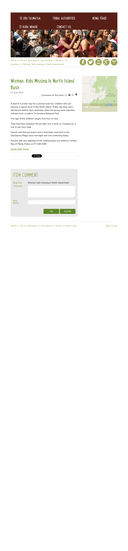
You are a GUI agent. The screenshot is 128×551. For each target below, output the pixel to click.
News (58, 60)
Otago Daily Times (20, 149)
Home (14, 60)
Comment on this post (52, 95)
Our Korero (46, 60)
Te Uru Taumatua (28, 60)
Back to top (111, 225)
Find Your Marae (92, 107)
